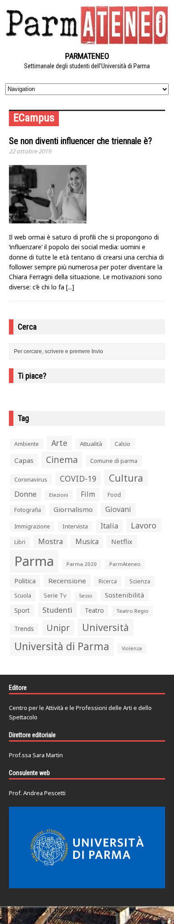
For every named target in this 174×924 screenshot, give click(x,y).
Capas (23, 460)
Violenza (132, 648)
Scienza (139, 581)
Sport (22, 610)
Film (88, 494)
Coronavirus (30, 479)
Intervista (75, 526)
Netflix (122, 541)
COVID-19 (78, 478)
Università (105, 627)
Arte (59, 442)
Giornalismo (73, 509)
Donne (25, 494)
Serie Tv (55, 595)
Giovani (118, 509)
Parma (34, 561)
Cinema (62, 460)
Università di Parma (61, 646)
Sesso (85, 596)
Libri (19, 542)
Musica (87, 541)
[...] (70, 287)
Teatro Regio (132, 610)
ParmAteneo (125, 564)
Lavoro (144, 525)
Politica (25, 580)
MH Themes (95, 910)
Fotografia (27, 510)
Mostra (50, 541)
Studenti (57, 610)
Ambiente (26, 444)
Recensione (67, 580)
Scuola (22, 595)
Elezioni (58, 494)
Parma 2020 (81, 564)
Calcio (122, 444)
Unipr (58, 628)
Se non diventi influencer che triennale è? (80, 141)
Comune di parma (113, 461)
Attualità (91, 444)
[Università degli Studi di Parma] (87, 848)
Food (114, 495)
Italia (109, 526)
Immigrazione (32, 526)
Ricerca (108, 581)
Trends (24, 629)
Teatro (94, 610)
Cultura (126, 477)
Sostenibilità (124, 594)
